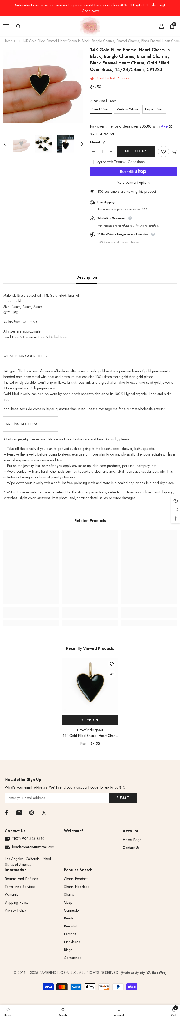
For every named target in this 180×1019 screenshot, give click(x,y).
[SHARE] (173, 151)
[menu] (6, 26)
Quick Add (90, 720)
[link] (31, 615)
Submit (123, 797)
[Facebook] (6, 812)
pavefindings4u (90, 729)
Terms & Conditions (129, 162)
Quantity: (97, 142)
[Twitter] (44, 812)
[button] (4, 144)
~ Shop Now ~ (90, 10)
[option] (43, 87)
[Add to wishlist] (163, 151)
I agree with (104, 162)
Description (86, 277)
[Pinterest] (31, 812)
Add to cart (136, 151)
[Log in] (161, 26)
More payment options (133, 182)
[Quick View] (112, 674)
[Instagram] (19, 812)
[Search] (18, 26)
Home (7, 40)
